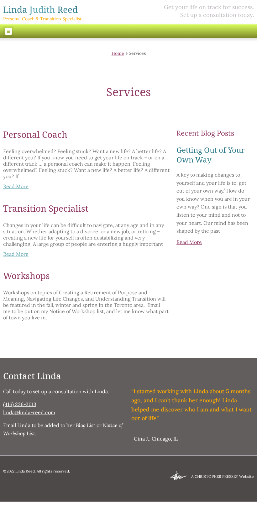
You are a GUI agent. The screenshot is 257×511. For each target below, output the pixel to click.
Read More (16, 186)
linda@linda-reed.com (29, 412)
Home (118, 53)
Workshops (26, 275)
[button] (8, 31)
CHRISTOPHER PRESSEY (216, 476)
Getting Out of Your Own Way (210, 155)
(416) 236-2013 (19, 404)
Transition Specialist (45, 208)
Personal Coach (35, 134)
